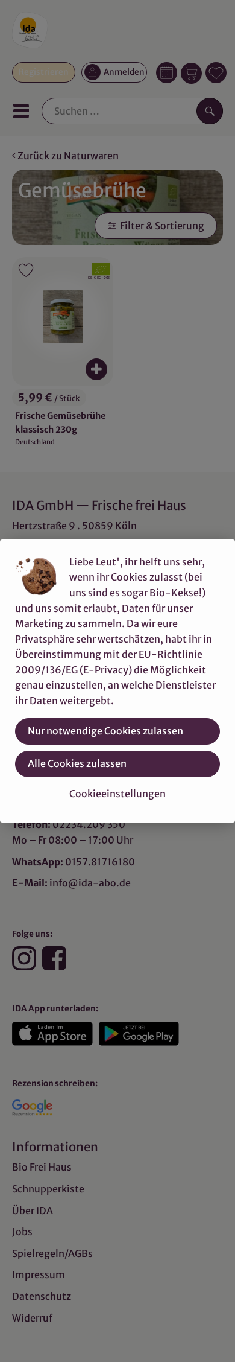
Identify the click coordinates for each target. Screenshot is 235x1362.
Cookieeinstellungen (117, 794)
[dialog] (117, 681)
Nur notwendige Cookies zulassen (105, 731)
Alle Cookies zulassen (77, 763)
